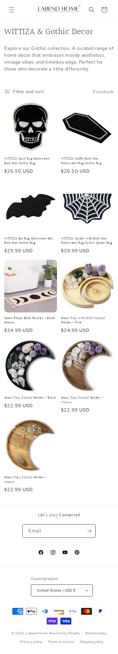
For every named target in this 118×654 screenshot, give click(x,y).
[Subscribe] (89, 531)
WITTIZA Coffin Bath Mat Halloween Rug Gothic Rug (81, 161)
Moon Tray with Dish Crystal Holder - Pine (83, 320)
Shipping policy (91, 642)
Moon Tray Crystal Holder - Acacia (25, 479)
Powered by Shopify (64, 633)
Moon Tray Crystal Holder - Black (30, 398)
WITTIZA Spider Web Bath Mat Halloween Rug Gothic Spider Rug (86, 241)
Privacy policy (31, 642)
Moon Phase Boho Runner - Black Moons (29, 320)
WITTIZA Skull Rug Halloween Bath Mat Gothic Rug (27, 161)
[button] (11, 9)
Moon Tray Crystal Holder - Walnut (82, 400)
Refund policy (96, 633)
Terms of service (61, 642)
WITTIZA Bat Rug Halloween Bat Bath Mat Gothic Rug (28, 241)
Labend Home (37, 633)
